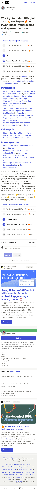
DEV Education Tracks (8, 467)
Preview (17, 255)
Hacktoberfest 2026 (8, 439)
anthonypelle (8, 106)
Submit (7, 255)
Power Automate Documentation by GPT (18, 146)
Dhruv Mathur (29, 94)
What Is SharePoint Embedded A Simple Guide (17, 378)
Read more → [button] (7, 450)
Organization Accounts (10, 469)
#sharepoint (28, 81)
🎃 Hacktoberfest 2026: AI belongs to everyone (15, 428)
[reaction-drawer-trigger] (4, 488)
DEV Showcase (22, 469)
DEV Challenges (14, 464)
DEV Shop (27, 472)
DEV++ (23, 464)
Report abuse (25, 261)
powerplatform (15, 32)
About (31, 469)
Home (6, 464)
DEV (9, 479)
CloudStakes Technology (20, 138)
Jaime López (10, 7)
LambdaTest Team (10, 120)
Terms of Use (29, 474)
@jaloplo (24, 76)
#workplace (18, 81)
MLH (33, 472)
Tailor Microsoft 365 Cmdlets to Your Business (17, 385)
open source (18, 477)
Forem (9, 477)
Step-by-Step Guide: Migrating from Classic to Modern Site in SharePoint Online (17, 135)
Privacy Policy (20, 474)
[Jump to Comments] (13, 488)
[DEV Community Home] (7, 2)
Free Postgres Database (16, 472)
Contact (4, 472)
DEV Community (8, 458)
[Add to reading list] (21, 488)
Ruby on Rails (19, 481)
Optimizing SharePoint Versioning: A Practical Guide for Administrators (16, 393)
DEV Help (19, 467)
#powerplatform (10, 83)
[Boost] (28, 488)
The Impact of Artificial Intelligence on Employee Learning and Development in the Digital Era (18, 110)
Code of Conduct (13, 261)
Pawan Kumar (22, 113)
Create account (29, 2)
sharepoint (26, 32)
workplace (6, 35)
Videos (29, 464)
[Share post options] (34, 488)
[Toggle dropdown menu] (34, 267)
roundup (5, 32)
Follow (18, 338)
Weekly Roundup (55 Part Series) (16, 41)
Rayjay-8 (24, 125)
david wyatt (10, 148)
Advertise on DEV (29, 467)
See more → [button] (7, 322)
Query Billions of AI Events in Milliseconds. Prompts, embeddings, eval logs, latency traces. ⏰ (18, 295)
